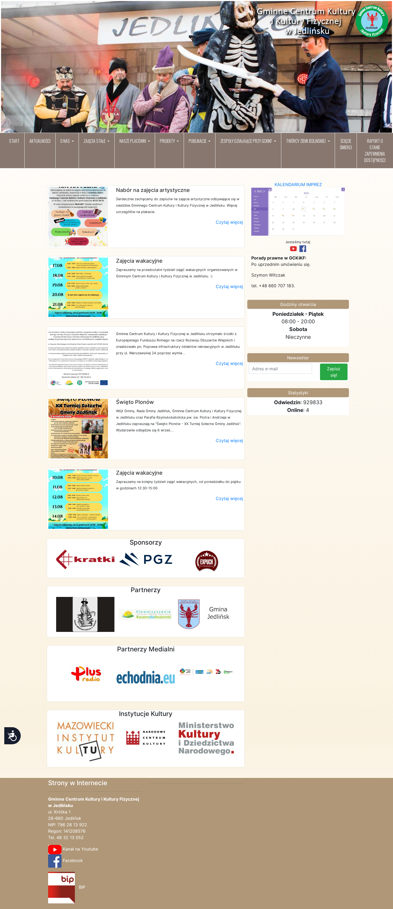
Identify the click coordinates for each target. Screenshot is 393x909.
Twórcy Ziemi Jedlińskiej (306, 141)
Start (14, 141)
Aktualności (40, 141)
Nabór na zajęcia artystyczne (153, 190)
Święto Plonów (135, 402)
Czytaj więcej (229, 222)
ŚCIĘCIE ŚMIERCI (346, 144)
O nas (65, 141)
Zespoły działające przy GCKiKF (246, 141)
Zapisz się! (333, 372)
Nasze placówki (133, 141)
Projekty (168, 141)
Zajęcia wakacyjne (139, 261)
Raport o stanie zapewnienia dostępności (375, 150)
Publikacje (198, 141)
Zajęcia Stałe (95, 141)
